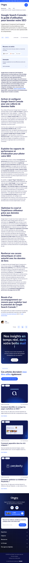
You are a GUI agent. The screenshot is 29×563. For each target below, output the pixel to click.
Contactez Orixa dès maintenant (9, 314)
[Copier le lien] (18, 327)
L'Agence (3, 535)
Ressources (4, 539)
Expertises (4, 532)
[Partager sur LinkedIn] (22, 327)
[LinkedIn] (12, 507)
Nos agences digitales (7, 547)
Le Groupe (4, 543)
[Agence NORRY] (21, 561)
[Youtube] (17, 507)
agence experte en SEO (19, 88)
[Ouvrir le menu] (26, 5)
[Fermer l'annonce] (27, 1)
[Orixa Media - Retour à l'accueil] (4, 5)
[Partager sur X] (26, 327)
